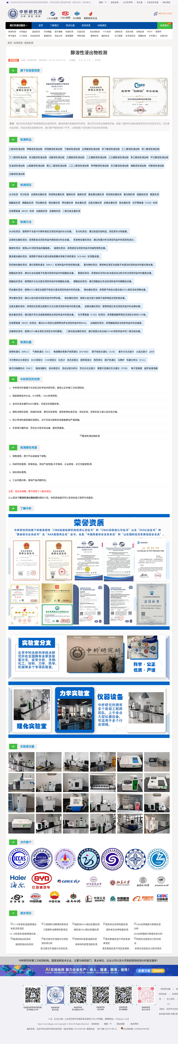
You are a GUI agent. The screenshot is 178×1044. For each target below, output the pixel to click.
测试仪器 (70, 25)
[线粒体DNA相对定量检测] (85, 924)
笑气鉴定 (12, 36)
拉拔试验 (81, 32)
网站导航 (166, 2)
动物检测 (118, 32)
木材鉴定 (23, 32)
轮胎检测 (69, 32)
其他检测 (28, 43)
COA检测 (23, 36)
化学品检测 (130, 36)
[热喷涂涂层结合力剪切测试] (148, 943)
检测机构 (95, 1024)
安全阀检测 (95, 32)
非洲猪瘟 (48, 32)
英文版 (140, 2)
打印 (98, 60)
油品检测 (36, 32)
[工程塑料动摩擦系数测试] (55, 924)
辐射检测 (105, 36)
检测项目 (18, 43)
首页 (41, 25)
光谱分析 (164, 36)
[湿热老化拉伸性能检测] (115, 924)
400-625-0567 (165, 13)
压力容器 (118, 36)
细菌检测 (142, 36)
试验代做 (129, 32)
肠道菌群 (69, 36)
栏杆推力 (153, 36)
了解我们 (54, 25)
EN (168, 1004)
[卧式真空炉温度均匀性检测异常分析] (55, 943)
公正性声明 (128, 2)
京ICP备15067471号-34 (107, 1029)
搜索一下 (103, 2)
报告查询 (115, 2)
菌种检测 (94, 36)
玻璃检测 (48, 36)
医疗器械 (58, 32)
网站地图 (120, 1024)
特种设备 (81, 36)
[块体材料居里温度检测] (84, 939)
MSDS (149, 32)
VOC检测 (107, 32)
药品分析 (58, 36)
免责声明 (134, 1024)
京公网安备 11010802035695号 (136, 1029)
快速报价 (164, 25)
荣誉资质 (86, 25)
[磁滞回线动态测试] (20, 939)
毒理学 (158, 32)
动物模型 (101, 25)
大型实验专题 (152, 2)
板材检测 (12, 32)
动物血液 (140, 32)
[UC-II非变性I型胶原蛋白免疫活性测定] (24, 928)
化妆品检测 (35, 36)
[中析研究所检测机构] (25, 18)
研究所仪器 (165, 989)
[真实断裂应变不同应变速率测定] (117, 943)
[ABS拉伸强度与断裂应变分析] (148, 928)
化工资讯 (171, 999)
